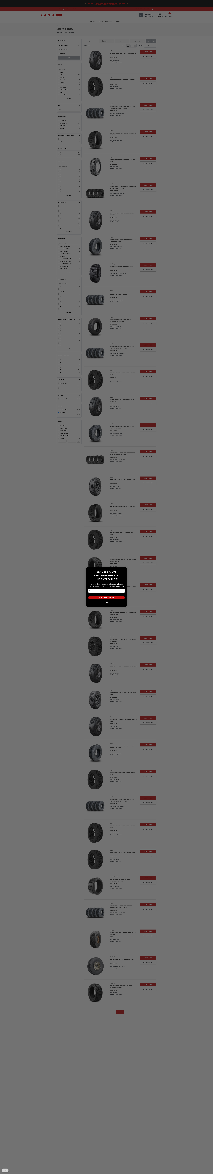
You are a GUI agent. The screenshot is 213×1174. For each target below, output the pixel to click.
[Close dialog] (125, 569)
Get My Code (106, 597)
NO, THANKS (106, 602)
